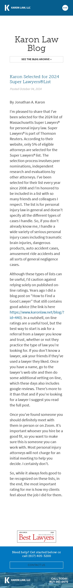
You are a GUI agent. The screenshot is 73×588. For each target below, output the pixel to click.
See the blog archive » (36, 59)
